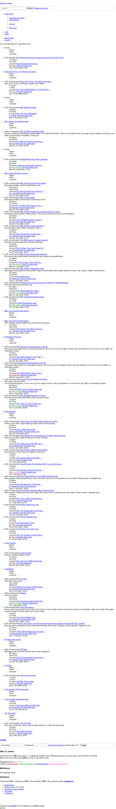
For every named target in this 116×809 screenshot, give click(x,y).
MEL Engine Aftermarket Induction (33, 254)
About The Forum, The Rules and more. (20, 72)
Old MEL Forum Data (25, 681)
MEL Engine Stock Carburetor (32, 226)
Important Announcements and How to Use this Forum (41, 58)
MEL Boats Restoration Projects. (33, 395)
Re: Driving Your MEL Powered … (30, 329)
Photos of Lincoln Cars (29, 529)
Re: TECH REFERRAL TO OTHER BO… (33, 90)
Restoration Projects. (13, 337)
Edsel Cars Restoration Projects (33, 363)
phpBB (13, 806)
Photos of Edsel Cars (28, 517)
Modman (14, 208)
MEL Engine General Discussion (33, 183)
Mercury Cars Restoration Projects (34, 347)
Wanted (23, 593)
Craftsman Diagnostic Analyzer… (30, 165)
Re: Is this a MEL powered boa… (30, 499)
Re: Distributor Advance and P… (30, 220)
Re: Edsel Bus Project (25, 523)
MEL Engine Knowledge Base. (17, 121)
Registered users (42, 764)
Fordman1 (15, 279)
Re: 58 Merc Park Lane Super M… (30, 248)
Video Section (10, 543)
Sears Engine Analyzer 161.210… (30, 601)
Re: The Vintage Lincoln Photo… (30, 535)
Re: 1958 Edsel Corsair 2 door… (30, 373)
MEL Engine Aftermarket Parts (32, 269)
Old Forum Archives (28, 675)
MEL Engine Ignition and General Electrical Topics (40, 212)
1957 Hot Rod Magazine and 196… (31, 632)
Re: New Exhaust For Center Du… (31, 191)
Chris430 (15, 193)
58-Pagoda (15, 634)
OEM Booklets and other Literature (34, 159)
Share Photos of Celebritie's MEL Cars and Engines (41, 464)
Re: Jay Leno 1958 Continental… (30, 561)
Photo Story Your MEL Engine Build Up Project (39, 421)
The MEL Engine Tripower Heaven (34, 240)
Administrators (12, 764)
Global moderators (26, 764)
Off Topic (23, 649)
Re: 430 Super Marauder (27, 114)
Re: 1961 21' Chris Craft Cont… (29, 404)
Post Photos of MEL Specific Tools (33, 450)
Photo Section (10, 412)
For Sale (23, 579)
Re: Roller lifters (23, 277)
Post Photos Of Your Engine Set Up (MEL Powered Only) (43, 436)
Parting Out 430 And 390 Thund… (30, 587)
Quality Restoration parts (27, 303)
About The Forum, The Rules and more (35, 82)
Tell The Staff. (10, 713)
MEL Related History (28, 107)
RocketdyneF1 (17, 432)
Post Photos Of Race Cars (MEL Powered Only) (39, 476)
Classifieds (9, 569)
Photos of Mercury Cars (29, 505)
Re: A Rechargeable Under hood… (31, 658)
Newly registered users (59, 764)
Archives (8, 665)
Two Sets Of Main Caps (26, 617)
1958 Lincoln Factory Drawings (29, 389)
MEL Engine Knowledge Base (32, 131)
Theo (13, 66)
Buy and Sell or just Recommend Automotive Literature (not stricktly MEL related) (52, 624)
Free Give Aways (27, 607)
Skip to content (6, 3)
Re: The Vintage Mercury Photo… (30, 511)
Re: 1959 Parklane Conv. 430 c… (30, 357)
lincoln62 (15, 144)
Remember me (72, 745)
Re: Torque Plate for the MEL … (29, 458)
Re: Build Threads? (24, 731)
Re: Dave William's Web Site (28, 705)
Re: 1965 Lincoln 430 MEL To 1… (30, 444)
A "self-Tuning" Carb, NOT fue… (29, 262)
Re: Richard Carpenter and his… (30, 470)
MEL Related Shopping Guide (32, 297)
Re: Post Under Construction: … (29, 234)
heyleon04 (15, 472)
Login (3, 740)
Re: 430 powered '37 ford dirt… (29, 484)
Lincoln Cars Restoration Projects (33, 379)
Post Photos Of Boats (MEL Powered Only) (37, 490)
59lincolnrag (16, 167)
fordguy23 (68, 781)
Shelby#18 (15, 375)
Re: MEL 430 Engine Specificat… (30, 142)
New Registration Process (27, 64)
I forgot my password (56, 745)
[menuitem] (17, 18)
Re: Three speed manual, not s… (30, 206)
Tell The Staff (25, 723)
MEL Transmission (27, 197)
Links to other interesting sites (16, 689)
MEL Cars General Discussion (17, 311)
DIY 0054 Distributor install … (29, 291)
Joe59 (13, 116)
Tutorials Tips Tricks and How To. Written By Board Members (44, 283)
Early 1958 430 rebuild (26, 430)
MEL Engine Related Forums (16, 173)
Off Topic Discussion (13, 640)
